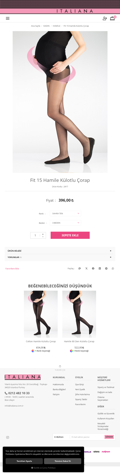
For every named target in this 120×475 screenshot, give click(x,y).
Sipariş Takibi (81, 399)
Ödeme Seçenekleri (103, 398)
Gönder (109, 437)
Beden (42, 223)
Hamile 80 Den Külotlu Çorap (79, 341)
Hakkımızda (58, 384)
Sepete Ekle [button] (70, 235)
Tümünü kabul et (63, 461)
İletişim (56, 394)
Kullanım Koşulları (106, 418)
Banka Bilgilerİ (59, 389)
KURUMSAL (59, 377)
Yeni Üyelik (80, 389)
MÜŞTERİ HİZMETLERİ (104, 379)
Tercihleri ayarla (24, 461)
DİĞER (101, 406)
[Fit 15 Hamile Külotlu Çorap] (60, 102)
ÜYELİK (79, 377)
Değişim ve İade (105, 392)
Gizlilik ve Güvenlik (106, 413)
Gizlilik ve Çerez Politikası (45, 467)
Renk (41, 213)
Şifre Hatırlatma (82, 394)
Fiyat (50, 200)
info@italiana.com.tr (14, 405)
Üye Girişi (79, 384)
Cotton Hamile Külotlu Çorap (41, 341)
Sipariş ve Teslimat (106, 387)
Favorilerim (80, 404)
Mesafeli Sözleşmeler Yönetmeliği (103, 426)
